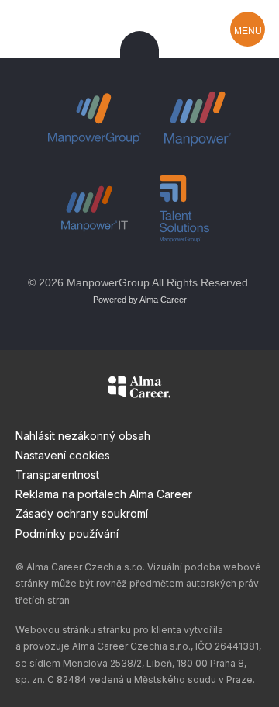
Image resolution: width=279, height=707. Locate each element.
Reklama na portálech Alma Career (104, 494)
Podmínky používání (67, 533)
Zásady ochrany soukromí (82, 513)
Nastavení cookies (63, 455)
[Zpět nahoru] (139, 50)
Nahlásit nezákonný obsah (83, 435)
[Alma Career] (139, 390)
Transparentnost (57, 474)
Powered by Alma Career (140, 299)
